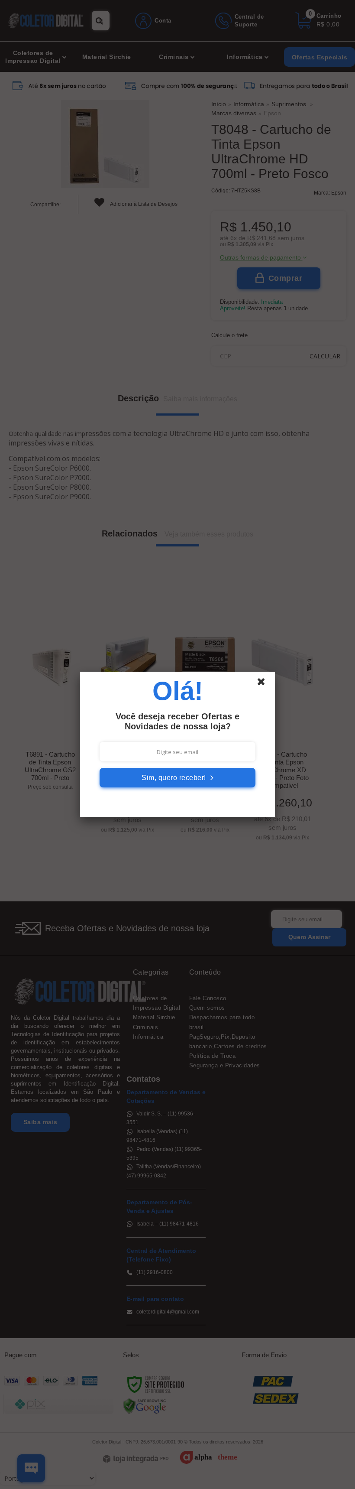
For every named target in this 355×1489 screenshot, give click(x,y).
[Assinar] (177, 777)
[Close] (265, 684)
